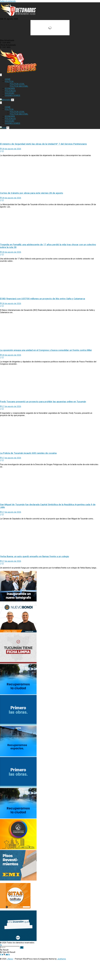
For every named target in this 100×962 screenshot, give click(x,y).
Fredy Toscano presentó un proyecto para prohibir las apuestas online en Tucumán (43, 401)
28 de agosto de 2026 (11, 149)
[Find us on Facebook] (1, 954)
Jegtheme (61, 959)
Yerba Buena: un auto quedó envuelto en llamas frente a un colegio (34, 556)
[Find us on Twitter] (4, 954)
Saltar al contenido (8, 1)
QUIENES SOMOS (12, 95)
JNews (10, 959)
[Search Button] (1, 945)
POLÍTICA (9, 81)
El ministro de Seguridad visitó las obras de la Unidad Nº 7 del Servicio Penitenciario (43, 144)
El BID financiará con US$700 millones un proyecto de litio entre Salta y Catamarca (42, 298)
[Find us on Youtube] (7, 954)
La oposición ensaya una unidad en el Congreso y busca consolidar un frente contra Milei (46, 350)
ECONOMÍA (10, 88)
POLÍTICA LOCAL (17, 84)
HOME (7, 79)
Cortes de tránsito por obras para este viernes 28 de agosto (31, 193)
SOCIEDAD (9, 93)
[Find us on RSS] (9, 954)
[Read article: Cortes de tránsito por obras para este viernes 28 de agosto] (50, 174)
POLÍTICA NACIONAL (19, 86)
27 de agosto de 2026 (11, 406)
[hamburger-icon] (1, 75)
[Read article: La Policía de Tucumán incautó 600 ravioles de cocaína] (50, 433)
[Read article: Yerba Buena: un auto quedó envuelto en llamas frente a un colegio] (50, 537)
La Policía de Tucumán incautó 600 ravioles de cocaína (28, 453)
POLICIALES (10, 91)
